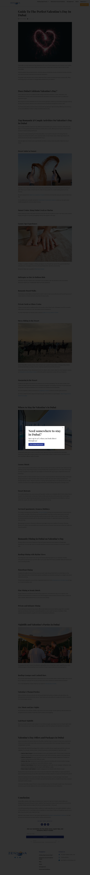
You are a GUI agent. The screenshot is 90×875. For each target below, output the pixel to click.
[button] (62, 427)
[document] (45, 437)
